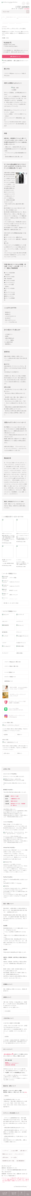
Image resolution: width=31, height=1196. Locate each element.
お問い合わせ (5, 1157)
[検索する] (27, 11)
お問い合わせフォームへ (15, 56)
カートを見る (14, 1157)
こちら (7, 75)
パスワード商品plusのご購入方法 (12, 662)
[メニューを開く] (27, 3)
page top (28, 1187)
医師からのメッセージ (7, 1154)
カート (28, 1194)
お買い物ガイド (23, 1150)
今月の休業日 (26, 8)
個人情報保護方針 (20, 1160)
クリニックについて (19, 1154)
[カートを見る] (23, 3)
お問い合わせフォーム (11, 1179)
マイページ (22, 1194)
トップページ (5, 1150)
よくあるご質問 (14, 1150)
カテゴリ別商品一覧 (13, 1193)
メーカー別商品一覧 (4, 1193)
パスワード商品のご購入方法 (11, 666)
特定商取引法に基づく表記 (8, 1160)
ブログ (12, 112)
